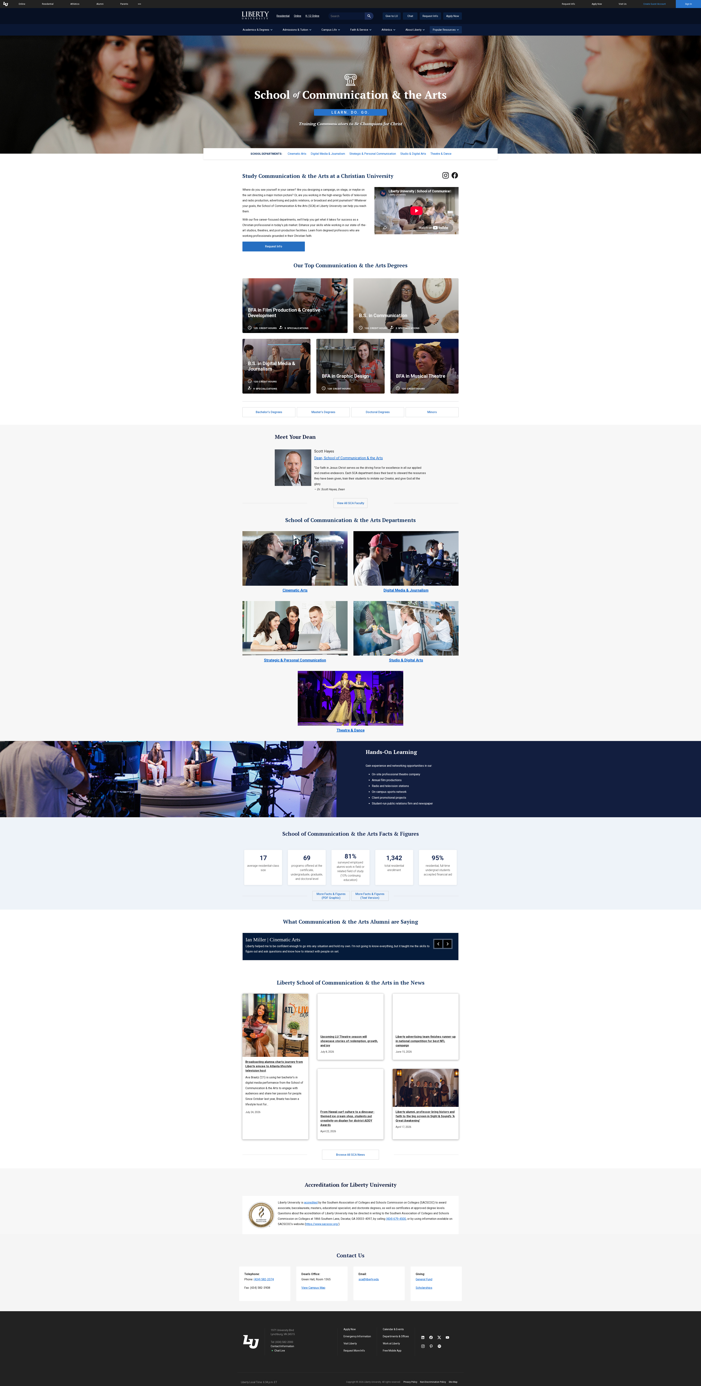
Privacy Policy (410, 1382)
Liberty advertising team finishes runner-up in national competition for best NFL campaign (426, 1041)
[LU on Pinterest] (433, 1346)
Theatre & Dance (440, 153)
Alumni (100, 4)
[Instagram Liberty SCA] (445, 176)
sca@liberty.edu (369, 1279)
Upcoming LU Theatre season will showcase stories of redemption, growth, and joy (349, 1041)
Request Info (568, 4)
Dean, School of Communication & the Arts (348, 458)
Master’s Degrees (323, 412)
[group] (350, 946)
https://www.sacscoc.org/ (322, 1224)
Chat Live (279, 1350)
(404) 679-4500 (396, 1219)
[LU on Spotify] (441, 1346)
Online (22, 4)
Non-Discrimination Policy (433, 1382)
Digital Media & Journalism (328, 153)
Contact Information (282, 1346)
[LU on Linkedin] (424, 1337)
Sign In (688, 4)
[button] (446, 29)
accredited (311, 1202)
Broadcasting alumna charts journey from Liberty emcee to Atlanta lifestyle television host (274, 1066)
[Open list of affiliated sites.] (139, 4)
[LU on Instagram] (425, 1346)
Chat (410, 16)
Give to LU (392, 16)
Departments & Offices (396, 1336)
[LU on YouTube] (449, 1337)
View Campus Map (313, 1287)
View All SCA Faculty (350, 503)
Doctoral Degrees (378, 412)
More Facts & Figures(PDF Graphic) (331, 896)
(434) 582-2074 (264, 1279)
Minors (432, 412)
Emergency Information (357, 1336)
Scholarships (424, 1287)
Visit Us (623, 4)
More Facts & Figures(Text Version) (369, 896)
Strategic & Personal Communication (372, 153)
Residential (47, 4)
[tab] (257, 30)
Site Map (453, 1382)
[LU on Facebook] (433, 1337)
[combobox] (351, 16)
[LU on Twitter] (441, 1337)
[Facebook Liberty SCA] (455, 176)
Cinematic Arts (297, 153)
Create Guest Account (654, 4)
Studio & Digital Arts (413, 153)
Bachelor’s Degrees (269, 412)
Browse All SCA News (350, 1154)
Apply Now (597, 4)
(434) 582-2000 (284, 1342)
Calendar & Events (393, 1329)
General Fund (424, 1279)
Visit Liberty (350, 1343)
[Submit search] (369, 16)
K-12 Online (312, 16)
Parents (124, 4)
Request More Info (354, 1350)
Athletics (74, 4)
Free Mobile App (392, 1350)
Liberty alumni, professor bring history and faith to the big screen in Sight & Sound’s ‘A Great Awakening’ (425, 1116)
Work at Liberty (391, 1343)
